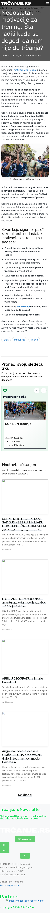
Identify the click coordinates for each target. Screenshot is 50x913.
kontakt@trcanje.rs (11, 885)
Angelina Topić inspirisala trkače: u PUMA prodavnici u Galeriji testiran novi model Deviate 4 (22, 756)
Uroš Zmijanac (7, 702)
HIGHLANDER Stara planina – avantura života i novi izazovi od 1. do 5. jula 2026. (24, 602)
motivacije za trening (25, 69)
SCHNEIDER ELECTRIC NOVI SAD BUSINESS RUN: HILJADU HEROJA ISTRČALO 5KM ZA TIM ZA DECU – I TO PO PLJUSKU (24, 524)
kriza (6, 339)
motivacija (19, 339)
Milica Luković (7, 550)
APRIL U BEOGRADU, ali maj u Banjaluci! (22, 680)
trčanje (34, 339)
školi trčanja (23, 306)
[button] (47, 3)
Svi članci (25, 795)
